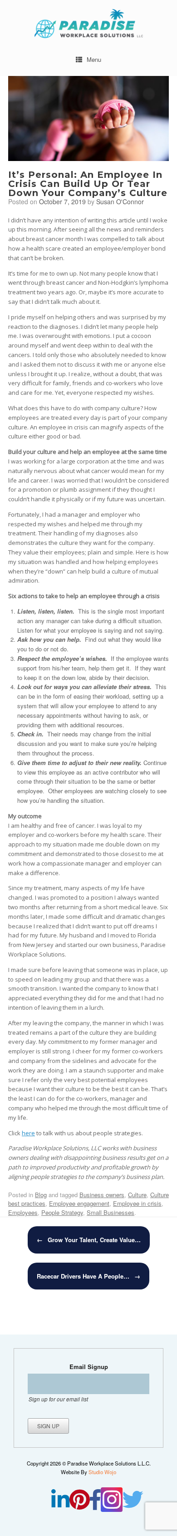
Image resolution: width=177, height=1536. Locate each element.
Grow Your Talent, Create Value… (89, 1239)
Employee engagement (79, 1203)
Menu (94, 59)
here (28, 1133)
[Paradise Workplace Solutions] (88, 23)
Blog (41, 1194)
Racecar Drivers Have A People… (88, 1276)
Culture (137, 1194)
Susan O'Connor (120, 201)
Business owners (101, 1194)
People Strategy (62, 1212)
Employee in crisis (137, 1203)
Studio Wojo (102, 1472)
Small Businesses (110, 1212)
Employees (23, 1212)
